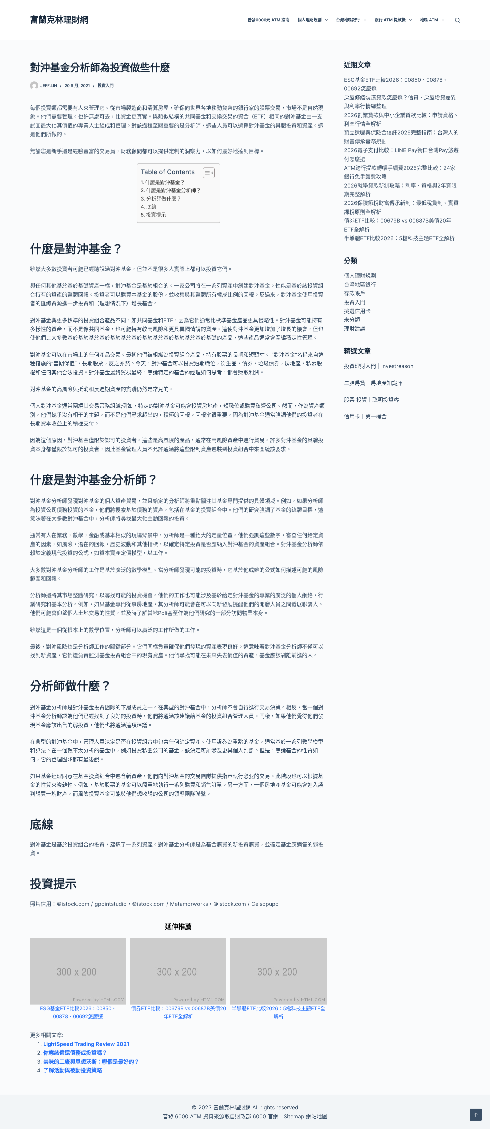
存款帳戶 (354, 293)
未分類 (352, 319)
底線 (151, 207)
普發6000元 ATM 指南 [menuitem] (268, 19)
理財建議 (354, 328)
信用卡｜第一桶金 (365, 416)
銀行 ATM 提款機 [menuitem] (390, 19)
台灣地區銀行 (360, 284)
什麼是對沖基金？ (165, 182)
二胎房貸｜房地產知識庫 (373, 383)
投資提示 (156, 215)
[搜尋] (457, 20)
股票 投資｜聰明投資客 (371, 399)
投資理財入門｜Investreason (378, 366)
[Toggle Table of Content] (205, 172)
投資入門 (106, 85)
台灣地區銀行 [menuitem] (348, 19)
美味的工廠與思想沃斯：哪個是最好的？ (91, 1061)
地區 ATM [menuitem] (429, 19)
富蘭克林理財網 (59, 20)
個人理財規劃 (360, 275)
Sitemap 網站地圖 (305, 1116)
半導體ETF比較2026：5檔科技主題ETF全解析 (399, 238)
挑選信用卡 (357, 311)
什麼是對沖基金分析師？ (173, 190)
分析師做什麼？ (163, 199)
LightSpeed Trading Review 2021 (86, 1044)
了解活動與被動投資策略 (72, 1070)
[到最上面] (476, 1115)
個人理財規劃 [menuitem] (310, 19)
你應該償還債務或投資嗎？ (75, 1052)
